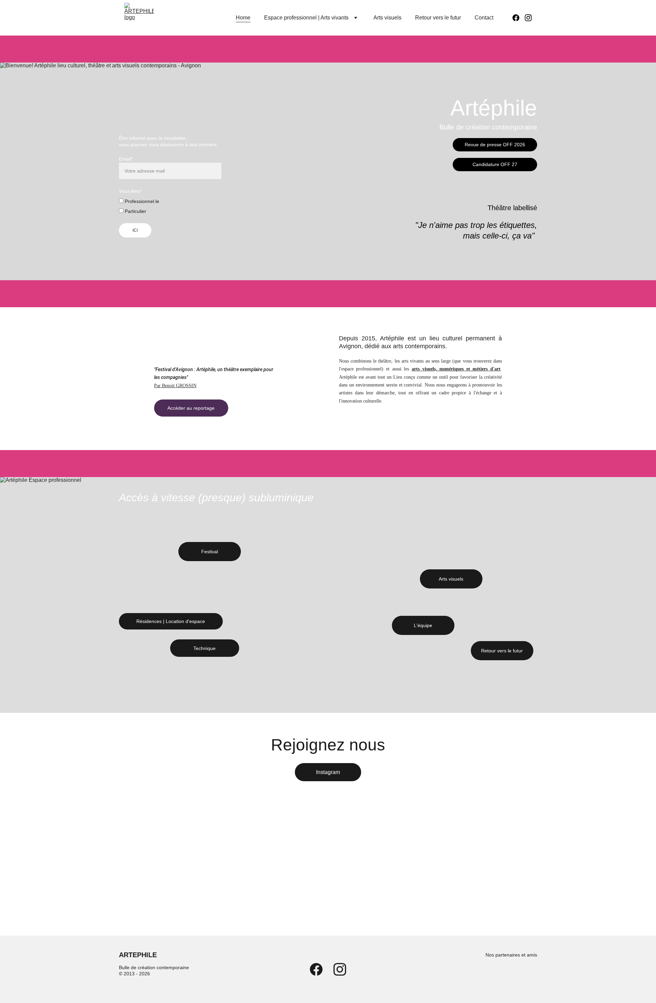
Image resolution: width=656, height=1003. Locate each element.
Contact (484, 18)
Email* (126, 159)
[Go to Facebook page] (518, 17)
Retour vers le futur (438, 18)
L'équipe (423, 625)
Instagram (328, 772)
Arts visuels (387, 18)
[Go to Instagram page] (528, 17)
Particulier (134, 211)
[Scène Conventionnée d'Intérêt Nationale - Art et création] (489, 974)
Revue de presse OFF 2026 (495, 144)
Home (243, 18)
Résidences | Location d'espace (170, 621)
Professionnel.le (141, 201)
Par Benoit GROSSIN (175, 385)
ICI (135, 230)
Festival (209, 551)
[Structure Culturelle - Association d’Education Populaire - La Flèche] (523, 973)
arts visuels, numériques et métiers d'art (456, 368)
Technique (204, 648)
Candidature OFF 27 (495, 164)
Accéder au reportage (191, 408)
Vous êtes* (130, 191)
